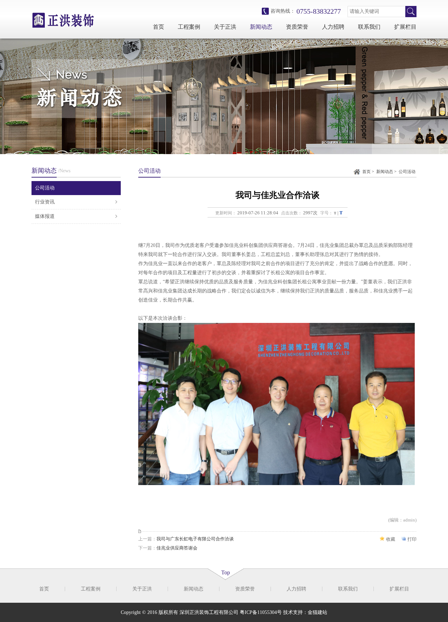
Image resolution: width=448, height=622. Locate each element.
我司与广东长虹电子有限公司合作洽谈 (195, 538)
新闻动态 (261, 27)
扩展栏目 (405, 27)
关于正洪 (225, 27)
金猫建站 (317, 612)
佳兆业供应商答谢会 (176, 548)
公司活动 (45, 188)
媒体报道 (45, 216)
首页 (158, 27)
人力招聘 (333, 27)
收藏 (390, 539)
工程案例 (189, 27)
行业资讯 (45, 202)
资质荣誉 (297, 27)
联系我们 (369, 27)
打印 (411, 539)
